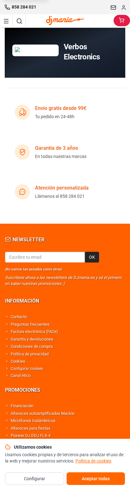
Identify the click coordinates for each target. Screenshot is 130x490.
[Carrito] (122, 20)
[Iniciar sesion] (124, 7)
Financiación (22, 405)
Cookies (18, 361)
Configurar (34, 478)
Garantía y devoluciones (32, 339)
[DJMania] (69, 20)
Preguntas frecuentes (30, 324)
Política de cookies (93, 460)
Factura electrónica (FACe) (34, 331)
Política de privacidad (30, 354)
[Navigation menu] (6, 20)
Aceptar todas (96, 478)
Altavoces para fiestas (30, 428)
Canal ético (21, 375)
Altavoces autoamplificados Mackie (42, 413)
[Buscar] (19, 20)
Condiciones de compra (32, 346)
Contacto (19, 316)
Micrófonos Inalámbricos (33, 420)
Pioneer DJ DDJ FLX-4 (30, 435)
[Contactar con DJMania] (113, 7)
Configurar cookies (27, 368)
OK (92, 257)
